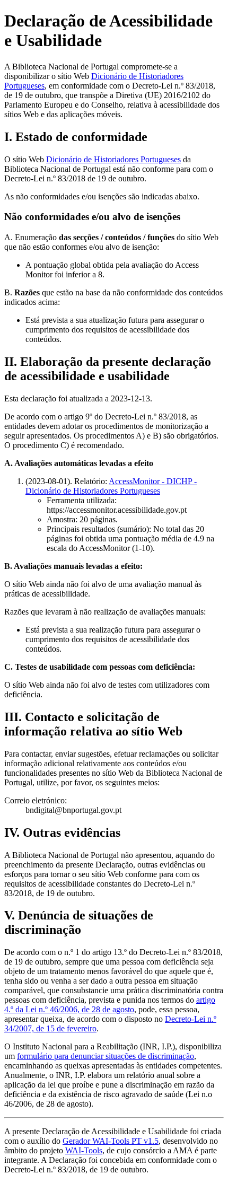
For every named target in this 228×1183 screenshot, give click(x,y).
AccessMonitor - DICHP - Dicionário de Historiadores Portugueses (111, 486)
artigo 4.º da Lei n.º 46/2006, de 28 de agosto (109, 1004)
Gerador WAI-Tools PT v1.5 (111, 1140)
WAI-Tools (83, 1150)
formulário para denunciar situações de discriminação (105, 1056)
